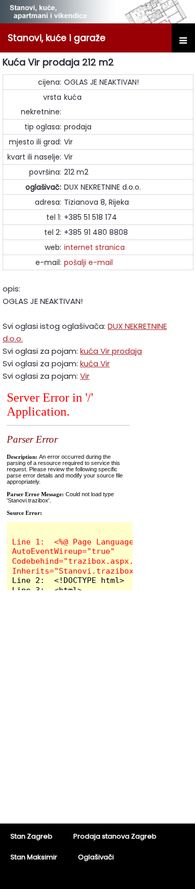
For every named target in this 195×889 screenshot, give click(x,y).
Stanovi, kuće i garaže (57, 38)
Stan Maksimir (33, 857)
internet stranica (94, 247)
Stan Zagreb (31, 836)
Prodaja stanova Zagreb (115, 836)
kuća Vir (95, 363)
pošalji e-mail (88, 262)
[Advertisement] (97, 713)
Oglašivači (96, 857)
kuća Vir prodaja (111, 351)
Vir (84, 375)
